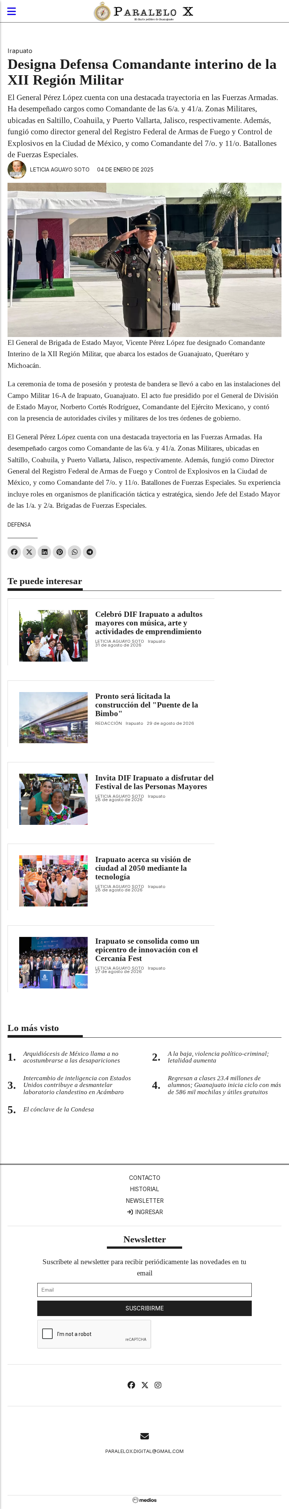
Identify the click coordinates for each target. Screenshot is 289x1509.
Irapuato (20, 51)
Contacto (144, 1177)
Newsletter (145, 1200)
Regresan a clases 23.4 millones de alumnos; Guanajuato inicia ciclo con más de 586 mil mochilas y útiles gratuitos (224, 1085)
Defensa (19, 524)
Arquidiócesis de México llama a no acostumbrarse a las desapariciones (71, 1057)
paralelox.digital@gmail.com (144, 1451)
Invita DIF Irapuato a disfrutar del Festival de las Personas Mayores (154, 782)
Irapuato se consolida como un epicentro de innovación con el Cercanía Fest (147, 950)
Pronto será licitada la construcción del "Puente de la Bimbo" (146, 705)
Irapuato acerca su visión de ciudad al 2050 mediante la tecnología (143, 868)
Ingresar (148, 1212)
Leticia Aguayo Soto (60, 169)
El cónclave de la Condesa (58, 1109)
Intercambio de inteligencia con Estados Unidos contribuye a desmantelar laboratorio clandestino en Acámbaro (77, 1085)
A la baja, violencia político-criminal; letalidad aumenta (218, 1057)
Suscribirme (145, 1308)
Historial (144, 1189)
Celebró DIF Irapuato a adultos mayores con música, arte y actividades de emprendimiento (148, 623)
